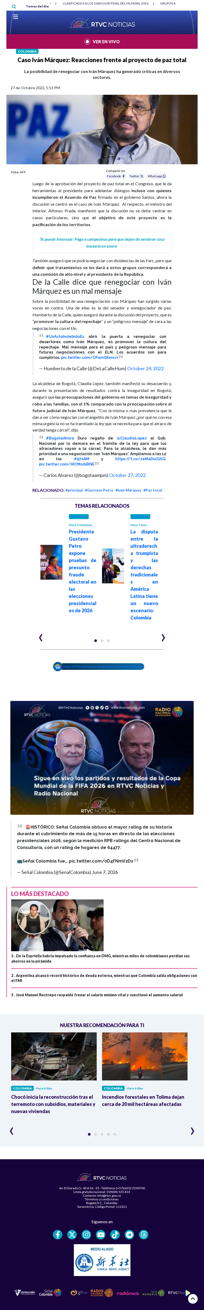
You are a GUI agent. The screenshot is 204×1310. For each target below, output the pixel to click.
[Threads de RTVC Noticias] (143, 1234)
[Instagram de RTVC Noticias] (86, 1234)
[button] (95, 640)
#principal (74, 490)
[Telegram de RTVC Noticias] (129, 1234)
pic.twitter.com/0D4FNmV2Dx (101, 861)
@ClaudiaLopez (132, 438)
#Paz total (152, 490)
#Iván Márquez (128, 490)
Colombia (27, 51)
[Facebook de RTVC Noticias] (57, 1234)
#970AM (81, 459)
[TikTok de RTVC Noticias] (115, 1234)
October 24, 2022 (145, 368)
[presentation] (41, 635)
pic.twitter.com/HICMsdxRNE (67, 464)
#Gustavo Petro (99, 490)
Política (79, 517)
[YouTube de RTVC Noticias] (100, 1234)
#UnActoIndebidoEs (65, 336)
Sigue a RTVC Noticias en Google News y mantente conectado (103, 666)
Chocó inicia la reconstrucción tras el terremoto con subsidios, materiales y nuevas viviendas (53, 1104)
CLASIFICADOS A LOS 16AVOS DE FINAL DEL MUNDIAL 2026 (105, 3)
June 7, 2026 (105, 872)
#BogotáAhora (60, 438)
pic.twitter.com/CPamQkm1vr (89, 357)
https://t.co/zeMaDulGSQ (140, 459)
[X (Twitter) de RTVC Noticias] (72, 1234)
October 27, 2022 (127, 475)
